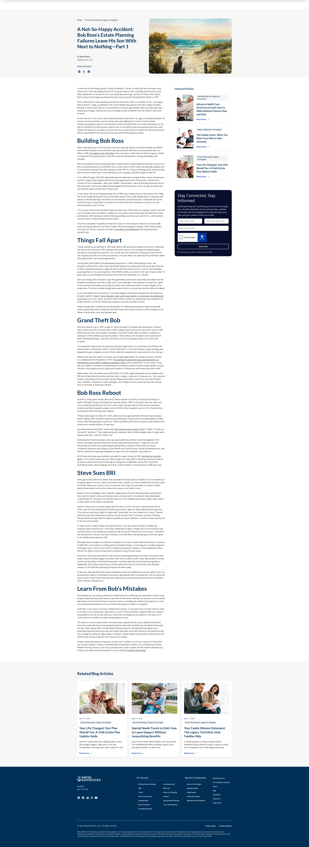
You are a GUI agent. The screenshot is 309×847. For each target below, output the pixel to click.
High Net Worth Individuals (196, 801)
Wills (139, 788)
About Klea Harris (219, 778)
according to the (127, 229)
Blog (214, 791)
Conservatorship (169, 784)
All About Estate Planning (147, 784)
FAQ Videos (217, 795)
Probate (166, 796)
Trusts (140, 792)
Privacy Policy (210, 826)
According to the (101, 153)
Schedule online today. (136, 650)
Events (215, 786)
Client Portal (217, 803)
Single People (191, 792)
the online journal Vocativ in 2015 (130, 429)
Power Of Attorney (144, 796)
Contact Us (216, 799)
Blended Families (192, 788)
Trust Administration (170, 805)
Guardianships (143, 801)
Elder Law (166, 788)
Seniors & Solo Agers (194, 784)
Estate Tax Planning (170, 792)
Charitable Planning (145, 809)
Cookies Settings (225, 826)
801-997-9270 (82, 789)
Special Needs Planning (171, 801)
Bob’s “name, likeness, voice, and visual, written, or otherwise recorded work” (129, 296)
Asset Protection (144, 805)
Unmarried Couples (193, 796)
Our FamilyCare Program (221, 782)
